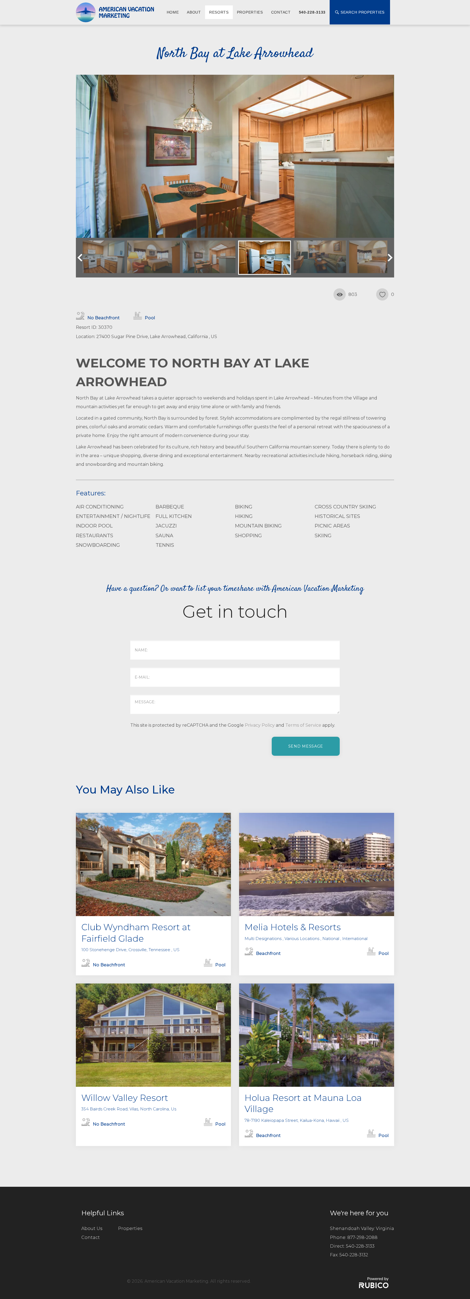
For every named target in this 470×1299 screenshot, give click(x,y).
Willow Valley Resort (124, 1097)
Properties (250, 12)
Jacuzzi (166, 526)
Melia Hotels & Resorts (293, 927)
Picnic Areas (332, 526)
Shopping (248, 536)
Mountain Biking (258, 526)
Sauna (164, 536)
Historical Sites (337, 516)
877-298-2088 (362, 1237)
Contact (281, 12)
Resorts (219, 12)
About (194, 12)
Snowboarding (98, 545)
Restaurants (94, 536)
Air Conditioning (100, 507)
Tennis (165, 545)
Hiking (244, 516)
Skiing (323, 536)
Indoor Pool (94, 526)
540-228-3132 (353, 1254)
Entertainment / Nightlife (113, 516)
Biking (243, 507)
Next (388, 257)
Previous (81, 257)
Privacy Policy (260, 725)
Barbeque (170, 507)
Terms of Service (303, 725)
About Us (91, 1228)
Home (173, 12)
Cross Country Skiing (345, 507)
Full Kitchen (174, 516)
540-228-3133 (312, 12)
